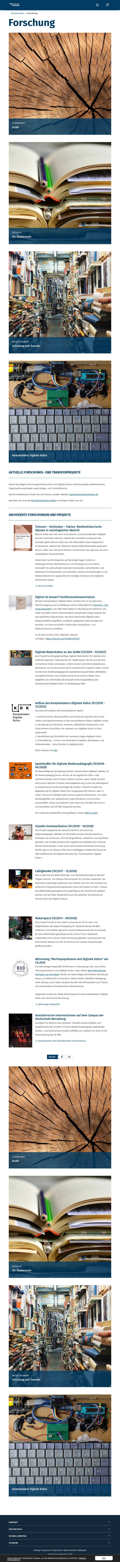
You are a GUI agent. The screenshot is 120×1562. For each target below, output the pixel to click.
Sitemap (37, 1550)
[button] (62, 1057)
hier (56, 750)
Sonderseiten (17, 13)
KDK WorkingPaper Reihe (43, 500)
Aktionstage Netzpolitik (49, 1004)
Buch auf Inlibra (45, 586)
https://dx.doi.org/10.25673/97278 (62, 638)
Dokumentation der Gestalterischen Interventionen (62, 1041)
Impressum (46, 1550)
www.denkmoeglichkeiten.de (84, 494)
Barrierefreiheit (70, 1550)
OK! (104, 1558)
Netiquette (82, 1550)
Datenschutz (57, 1550)
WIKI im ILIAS (91, 813)
